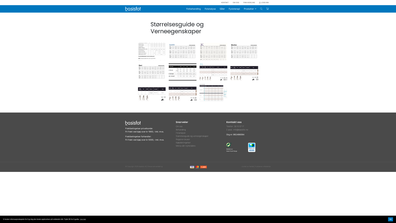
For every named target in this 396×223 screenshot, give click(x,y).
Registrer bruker (183, 139)
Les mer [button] (83, 219)
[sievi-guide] (152, 72)
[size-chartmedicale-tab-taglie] (213, 92)
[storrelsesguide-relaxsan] (182, 72)
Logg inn (265, 3)
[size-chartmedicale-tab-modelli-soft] (182, 92)
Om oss (179, 126)
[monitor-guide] (244, 51)
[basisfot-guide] (182, 51)
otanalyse (181, 133)
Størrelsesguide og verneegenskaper (192, 136)
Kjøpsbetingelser (183, 142)
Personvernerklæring (155, 166)
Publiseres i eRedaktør (263, 166)
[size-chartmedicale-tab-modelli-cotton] (244, 72)
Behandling (181, 130)
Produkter (249, 9)
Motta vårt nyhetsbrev (186, 146)
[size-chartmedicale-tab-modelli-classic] (213, 72)
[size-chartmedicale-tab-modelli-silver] (152, 92)
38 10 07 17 (239, 126)
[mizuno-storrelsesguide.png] (213, 51)
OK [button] (391, 219)
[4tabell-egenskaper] (152, 51)
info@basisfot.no (240, 130)
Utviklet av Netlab (247, 166)
